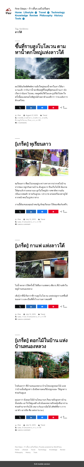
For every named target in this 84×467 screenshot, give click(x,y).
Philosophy (46, 15)
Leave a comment (24, 224)
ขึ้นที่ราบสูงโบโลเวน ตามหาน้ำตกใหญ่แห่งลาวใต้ (40, 49)
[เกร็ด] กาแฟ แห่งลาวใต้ (40, 245)
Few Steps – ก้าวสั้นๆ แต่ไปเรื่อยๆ (32, 8)
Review (34, 15)
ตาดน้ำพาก (28, 118)
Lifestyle (28, 12)
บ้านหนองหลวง (27, 222)
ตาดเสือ (44, 118)
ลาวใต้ (38, 120)
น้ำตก (30, 120)
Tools (18, 18)
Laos (19, 222)
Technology (58, 12)
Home (18, 12)
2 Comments (22, 123)
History (58, 15)
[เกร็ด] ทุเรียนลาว (33, 144)
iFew (19, 115)
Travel (42, 12)
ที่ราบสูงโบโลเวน (21, 120)
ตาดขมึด (20, 118)
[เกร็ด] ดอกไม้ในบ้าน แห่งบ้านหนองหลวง (41, 343)
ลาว (33, 120)
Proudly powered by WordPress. (50, 447)
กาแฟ (24, 317)
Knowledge (21, 15)
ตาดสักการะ (37, 118)
